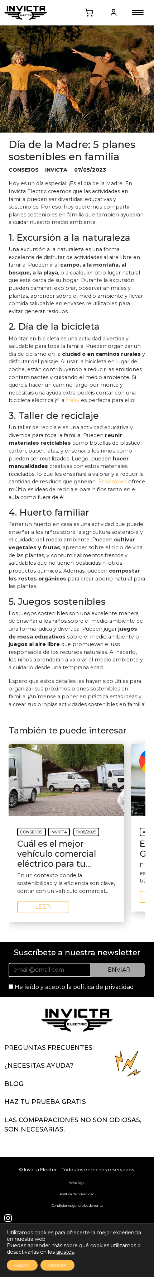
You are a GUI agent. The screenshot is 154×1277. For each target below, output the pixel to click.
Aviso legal (77, 1183)
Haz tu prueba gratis (45, 1101)
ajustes (65, 1252)
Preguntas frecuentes (48, 1047)
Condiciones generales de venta (77, 1205)
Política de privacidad (77, 1194)
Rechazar (57, 1265)
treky (73, 400)
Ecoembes (112, 481)
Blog (14, 1083)
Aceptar (22, 1265)
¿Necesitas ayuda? (38, 1065)
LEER (42, 906)
